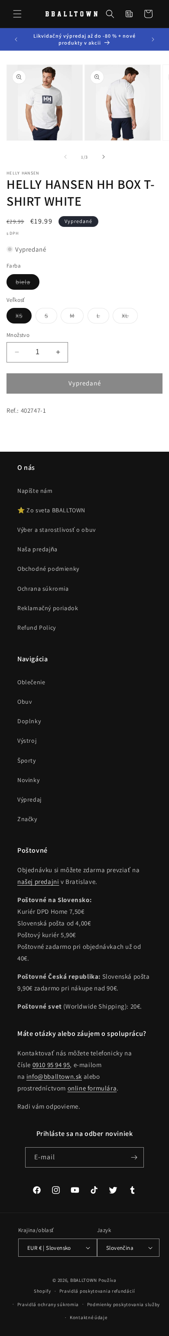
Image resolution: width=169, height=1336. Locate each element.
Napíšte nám (35, 491)
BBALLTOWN (83, 1280)
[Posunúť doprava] (103, 156)
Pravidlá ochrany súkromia (48, 1304)
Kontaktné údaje (88, 1317)
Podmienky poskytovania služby (123, 1304)
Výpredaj (29, 799)
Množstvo (17, 335)
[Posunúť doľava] (65, 156)
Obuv (24, 701)
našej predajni (38, 881)
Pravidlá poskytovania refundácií (97, 1291)
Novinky (28, 780)
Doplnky (29, 721)
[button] (17, 13)
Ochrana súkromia (43, 588)
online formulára (92, 1088)
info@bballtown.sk (54, 1076)
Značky (27, 819)
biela (27, 284)
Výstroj (26, 740)
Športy (26, 760)
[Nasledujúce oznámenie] (152, 39)
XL (130, 317)
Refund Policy (36, 627)
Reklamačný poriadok (47, 608)
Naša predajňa (37, 549)
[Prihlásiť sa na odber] (133, 1157)
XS (24, 317)
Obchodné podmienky (48, 569)
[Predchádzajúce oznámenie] (16, 39)
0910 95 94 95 (51, 1065)
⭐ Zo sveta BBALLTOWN (51, 510)
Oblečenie (31, 682)
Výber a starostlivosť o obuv (56, 530)
